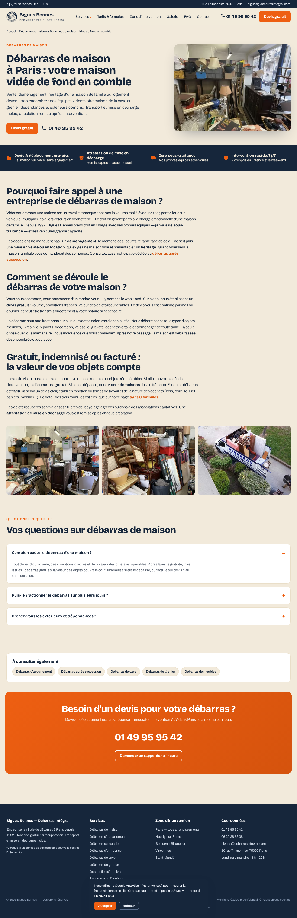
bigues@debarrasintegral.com (269, 4)
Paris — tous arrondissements (177, 829)
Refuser (129, 906)
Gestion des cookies (277, 899)
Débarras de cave (123, 671)
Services (83, 17)
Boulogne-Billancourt (170, 843)
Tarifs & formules (110, 17)
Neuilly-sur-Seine (168, 837)
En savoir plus (104, 896)
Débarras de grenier (160, 671)
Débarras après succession (81, 671)
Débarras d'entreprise (106, 850)
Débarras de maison (104, 829)
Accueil (11, 31)
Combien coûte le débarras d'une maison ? (51, 552)
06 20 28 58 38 (232, 837)
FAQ (187, 17)
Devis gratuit (275, 17)
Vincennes (163, 850)
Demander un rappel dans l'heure (149, 756)
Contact (203, 17)
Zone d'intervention (145, 17)
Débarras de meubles (200, 671)
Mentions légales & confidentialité (239, 899)
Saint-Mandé (164, 857)
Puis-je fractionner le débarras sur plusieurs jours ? (60, 595)
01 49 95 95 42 (240, 16)
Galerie (172, 17)
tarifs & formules (144, 397)
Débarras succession (105, 843)
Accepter (105, 906)
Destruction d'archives (106, 872)
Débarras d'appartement (34, 671)
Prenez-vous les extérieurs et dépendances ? (54, 616)
